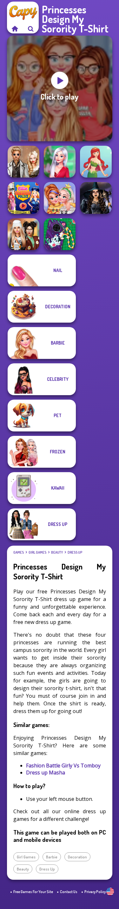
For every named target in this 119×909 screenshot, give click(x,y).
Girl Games (37, 552)
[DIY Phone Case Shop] (60, 234)
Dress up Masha (45, 772)
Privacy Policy (95, 891)
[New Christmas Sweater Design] (60, 198)
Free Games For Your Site (33, 891)
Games (18, 552)
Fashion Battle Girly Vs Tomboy (63, 765)
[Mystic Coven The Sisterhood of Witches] (96, 198)
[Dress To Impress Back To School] (23, 234)
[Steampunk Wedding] (23, 162)
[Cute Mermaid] (96, 162)
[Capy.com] (15, 28)
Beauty (57, 552)
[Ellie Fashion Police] (23, 198)
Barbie (51, 856)
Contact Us (68, 891)
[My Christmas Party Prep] (60, 162)
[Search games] (31, 28)
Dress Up (75, 552)
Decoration (77, 856)
